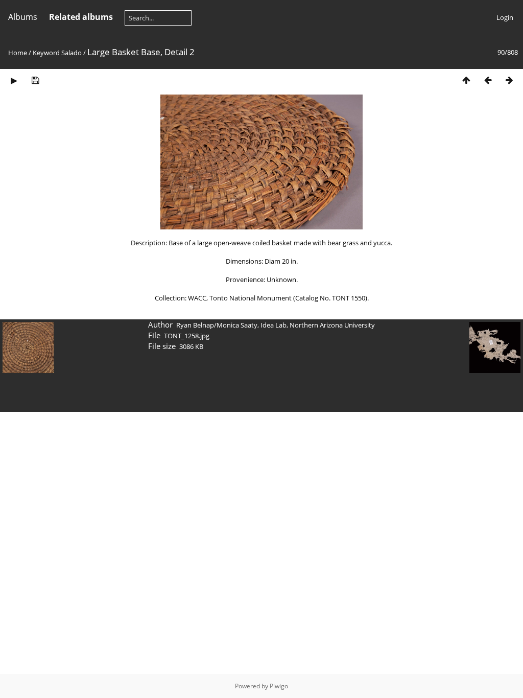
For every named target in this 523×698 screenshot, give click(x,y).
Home (17, 52)
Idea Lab (273, 325)
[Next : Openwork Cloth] (509, 80)
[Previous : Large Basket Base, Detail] (487, 80)
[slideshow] (14, 80)
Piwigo (279, 686)
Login (504, 17)
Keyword (46, 52)
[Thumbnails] (466, 80)
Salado (71, 52)
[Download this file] (35, 80)
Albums (22, 16)
